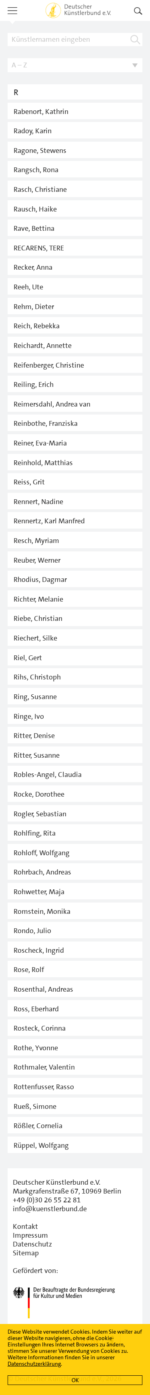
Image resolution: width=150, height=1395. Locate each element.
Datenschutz (32, 1244)
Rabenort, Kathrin (41, 111)
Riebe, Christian (38, 618)
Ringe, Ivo (29, 716)
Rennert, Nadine (38, 501)
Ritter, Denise (34, 735)
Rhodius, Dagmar (40, 579)
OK (75, 1380)
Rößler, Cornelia (38, 1126)
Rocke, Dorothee (39, 794)
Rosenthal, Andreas (43, 989)
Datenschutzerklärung (34, 1363)
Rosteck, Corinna (40, 1028)
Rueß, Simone (35, 1106)
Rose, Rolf (29, 969)
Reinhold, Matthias (43, 463)
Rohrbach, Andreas (42, 872)
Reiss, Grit (29, 482)
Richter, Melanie (38, 599)
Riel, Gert (28, 658)
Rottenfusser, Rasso (44, 1087)
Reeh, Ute (28, 287)
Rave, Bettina (34, 228)
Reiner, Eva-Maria (40, 443)
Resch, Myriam (36, 540)
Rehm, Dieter (34, 306)
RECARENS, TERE (39, 248)
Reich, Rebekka (37, 326)
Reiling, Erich (34, 384)
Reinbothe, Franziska (46, 423)
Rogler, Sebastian (40, 814)
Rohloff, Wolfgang (42, 853)
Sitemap (26, 1253)
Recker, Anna (33, 267)
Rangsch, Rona (36, 170)
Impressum (30, 1235)
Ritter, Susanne (37, 755)
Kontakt (25, 1226)
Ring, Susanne (35, 697)
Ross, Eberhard (36, 1009)
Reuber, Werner (37, 560)
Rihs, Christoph (37, 677)
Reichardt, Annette (43, 345)
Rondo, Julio (32, 930)
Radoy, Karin (33, 131)
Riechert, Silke (35, 638)
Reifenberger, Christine (49, 365)
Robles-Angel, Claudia (48, 774)
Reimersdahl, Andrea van (52, 404)
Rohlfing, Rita (35, 833)
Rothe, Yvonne (36, 1048)
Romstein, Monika (42, 911)
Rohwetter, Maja (39, 892)
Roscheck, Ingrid (39, 950)
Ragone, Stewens (40, 150)
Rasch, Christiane (40, 189)
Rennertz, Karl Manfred (49, 521)
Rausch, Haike (35, 209)
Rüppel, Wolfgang (41, 1145)
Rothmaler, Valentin (44, 1067)
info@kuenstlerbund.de (50, 1209)
